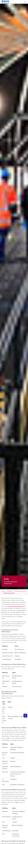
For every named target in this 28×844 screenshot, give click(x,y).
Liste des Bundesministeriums (16, 606)
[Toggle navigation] (25, 2)
